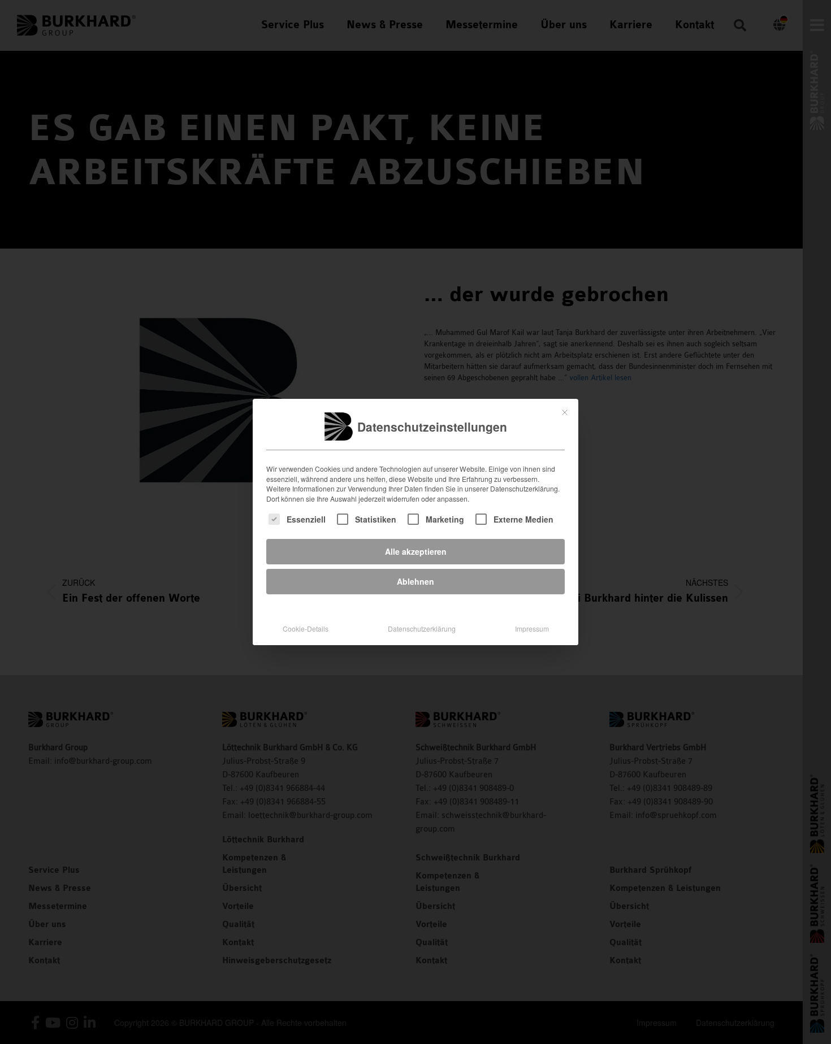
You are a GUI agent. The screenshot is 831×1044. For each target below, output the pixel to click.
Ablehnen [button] (415, 581)
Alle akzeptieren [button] (416, 551)
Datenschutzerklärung (422, 628)
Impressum (532, 628)
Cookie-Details (305, 628)
